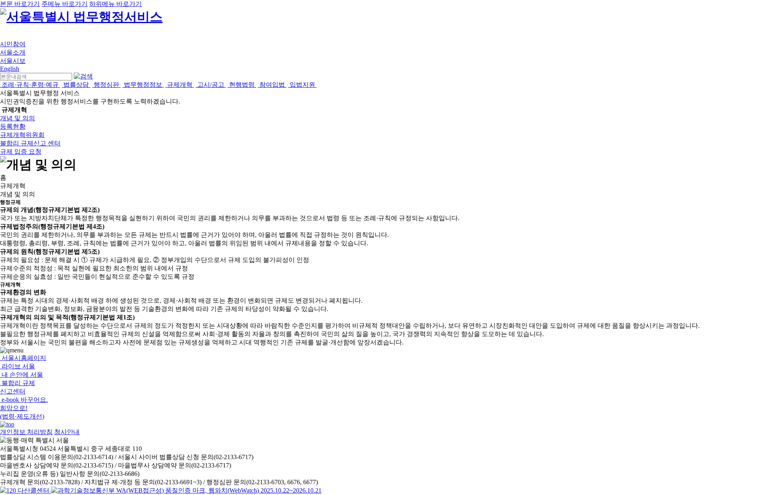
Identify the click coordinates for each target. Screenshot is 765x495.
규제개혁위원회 (22, 134)
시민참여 (13, 44)
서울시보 (13, 60)
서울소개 (13, 52)
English (9, 68)
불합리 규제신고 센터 (30, 143)
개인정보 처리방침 (26, 431)
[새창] (186, 490)
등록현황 (13, 126)
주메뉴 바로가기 (64, 3)
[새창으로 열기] (25, 490)
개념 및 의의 (17, 118)
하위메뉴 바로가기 (115, 3)
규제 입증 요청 (20, 151)
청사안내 (67, 431)
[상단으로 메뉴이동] (7, 424)
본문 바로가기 (20, 3)
